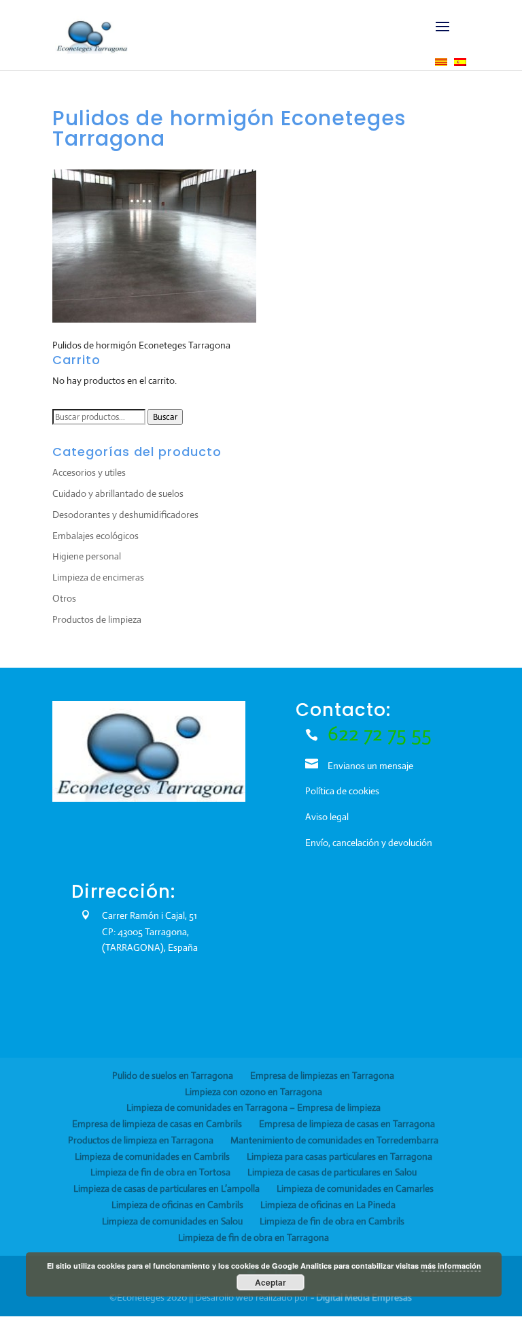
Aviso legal (327, 817)
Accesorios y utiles (89, 472)
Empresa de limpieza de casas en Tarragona (347, 1124)
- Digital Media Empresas (361, 1297)
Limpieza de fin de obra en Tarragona (253, 1237)
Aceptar (270, 1282)
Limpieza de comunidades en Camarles (355, 1188)
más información (451, 1266)
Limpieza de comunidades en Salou (172, 1221)
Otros (64, 598)
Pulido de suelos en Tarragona (172, 1075)
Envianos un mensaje (370, 766)
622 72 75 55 (380, 733)
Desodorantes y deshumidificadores (125, 514)
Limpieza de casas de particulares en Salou (332, 1172)
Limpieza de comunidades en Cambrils (152, 1156)
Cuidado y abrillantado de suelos (118, 493)
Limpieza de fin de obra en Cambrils (332, 1221)
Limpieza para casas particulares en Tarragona (339, 1156)
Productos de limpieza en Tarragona (140, 1140)
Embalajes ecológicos (95, 536)
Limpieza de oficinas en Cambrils (177, 1205)
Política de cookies (342, 791)
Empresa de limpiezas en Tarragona (322, 1075)
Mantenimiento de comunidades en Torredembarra (334, 1140)
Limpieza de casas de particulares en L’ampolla (166, 1188)
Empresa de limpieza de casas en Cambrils (157, 1124)
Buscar (165, 417)
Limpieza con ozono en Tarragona (253, 1092)
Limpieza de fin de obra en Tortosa (160, 1172)
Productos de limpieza (96, 619)
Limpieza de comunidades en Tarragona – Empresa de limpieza (253, 1107)
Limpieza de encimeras (98, 577)
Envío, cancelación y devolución (368, 842)
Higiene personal (86, 556)
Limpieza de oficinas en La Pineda (328, 1205)
